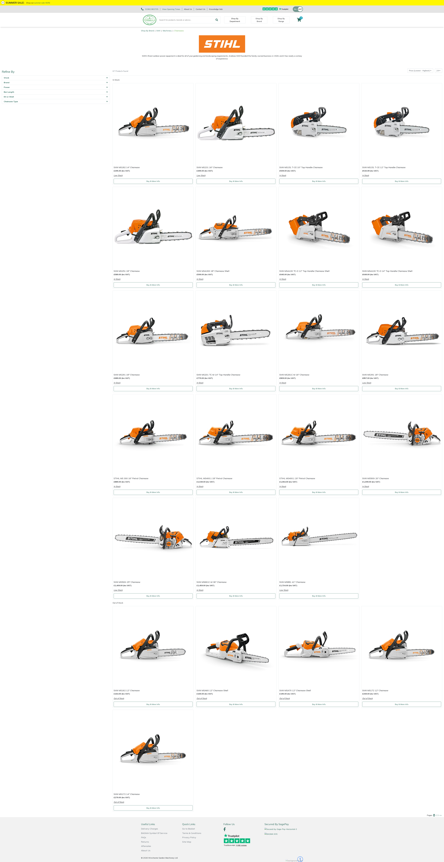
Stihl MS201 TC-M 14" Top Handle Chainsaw (218, 374)
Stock (6, 78)
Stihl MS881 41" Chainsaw (292, 582)
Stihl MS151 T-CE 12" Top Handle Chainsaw (383, 167)
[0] (299, 20)
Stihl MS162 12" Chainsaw (127, 690)
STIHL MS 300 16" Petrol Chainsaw (131, 478)
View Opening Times (171, 9)
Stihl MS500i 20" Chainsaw (375, 478)
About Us (188, 9)
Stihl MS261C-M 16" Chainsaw (294, 374)
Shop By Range (281, 19)
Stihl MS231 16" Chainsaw (210, 167)
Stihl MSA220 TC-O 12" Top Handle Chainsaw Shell (304, 271)
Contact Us (200, 9)
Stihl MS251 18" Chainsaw (127, 271)
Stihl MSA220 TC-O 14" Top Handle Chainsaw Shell (387, 271)
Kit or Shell (9, 97)
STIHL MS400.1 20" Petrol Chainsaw (297, 478)
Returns (145, 841)
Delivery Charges (149, 828)
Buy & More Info (153, 181)
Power (7, 87)
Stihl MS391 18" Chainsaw (375, 374)
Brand (6, 82)
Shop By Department (235, 19)
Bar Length (9, 92)
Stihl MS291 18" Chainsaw (127, 374)
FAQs (143, 837)
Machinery (167, 31)
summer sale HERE (42, 3)
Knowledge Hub (216, 9)
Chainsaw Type (11, 101)
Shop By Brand (259, 19)
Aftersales (146, 846)
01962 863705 (151, 9)
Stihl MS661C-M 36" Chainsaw (212, 582)
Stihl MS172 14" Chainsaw (127, 794)
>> (440, 815)
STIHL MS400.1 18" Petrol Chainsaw (214, 478)
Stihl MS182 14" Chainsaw (127, 167)
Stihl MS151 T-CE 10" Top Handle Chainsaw (301, 167)
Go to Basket (188, 828)
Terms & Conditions (191, 833)
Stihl (158, 31)
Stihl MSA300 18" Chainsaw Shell (213, 271)
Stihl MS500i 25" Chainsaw (127, 582)
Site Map (186, 841)
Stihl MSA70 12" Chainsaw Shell (295, 690)
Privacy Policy (189, 837)
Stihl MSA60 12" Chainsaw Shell (212, 690)
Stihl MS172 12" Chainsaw (375, 690)
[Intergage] (284, 859)
